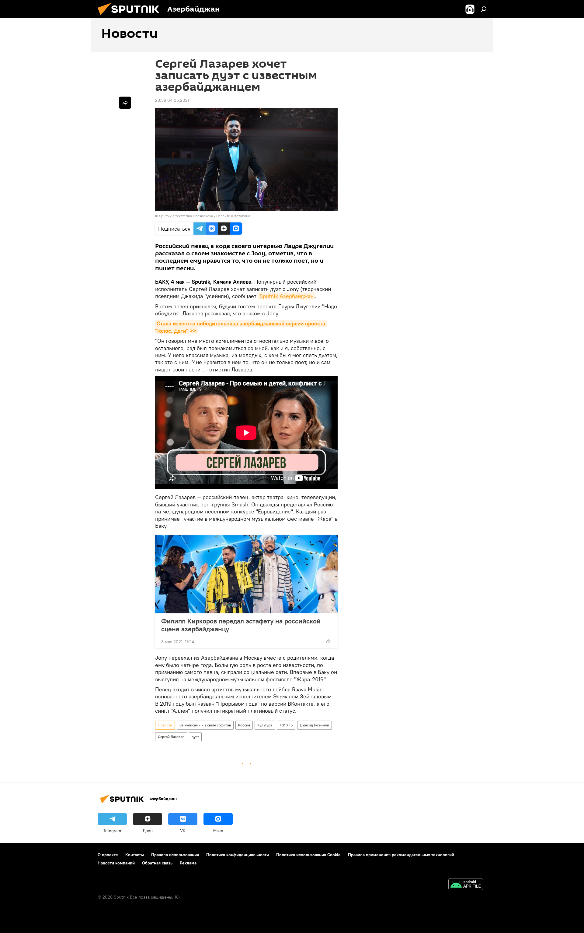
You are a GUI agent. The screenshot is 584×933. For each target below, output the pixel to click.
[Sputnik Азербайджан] (130, 17)
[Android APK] (465, 885)
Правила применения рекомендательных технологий (401, 854)
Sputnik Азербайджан (286, 296)
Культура (264, 725)
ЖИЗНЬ (286, 725)
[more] (328, 641)
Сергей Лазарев (171, 736)
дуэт (195, 736)
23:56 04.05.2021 (172, 100)
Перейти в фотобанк (233, 216)
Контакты (134, 854)
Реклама (188, 863)
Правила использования (175, 854)
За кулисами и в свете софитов (205, 725)
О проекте (108, 854)
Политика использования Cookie (308, 854)
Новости (165, 725)
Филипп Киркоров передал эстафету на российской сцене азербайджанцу (241, 625)
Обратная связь (157, 863)
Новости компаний (116, 863)
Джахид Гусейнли (314, 725)
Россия (244, 725)
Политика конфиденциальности (237, 854)
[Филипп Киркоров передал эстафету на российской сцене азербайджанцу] (246, 574)
